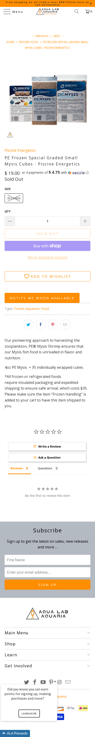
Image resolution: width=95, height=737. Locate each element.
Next (57, 36)
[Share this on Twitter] (29, 324)
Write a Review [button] (49, 446)
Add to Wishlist (51, 276)
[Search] (78, 11)
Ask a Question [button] (49, 457)
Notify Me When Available (42, 298)
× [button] (55, 681)
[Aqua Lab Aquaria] (47, 11)
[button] (55, 172)
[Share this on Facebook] (41, 324)
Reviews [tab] (16, 468)
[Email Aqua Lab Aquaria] (67, 682)
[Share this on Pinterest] (53, 324)
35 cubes (14, 198)
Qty (8, 211)
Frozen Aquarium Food (31, 308)
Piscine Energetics (20, 150)
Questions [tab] (45, 468)
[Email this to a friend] (65, 324)
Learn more (29, 713)
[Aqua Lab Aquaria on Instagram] (59, 682)
